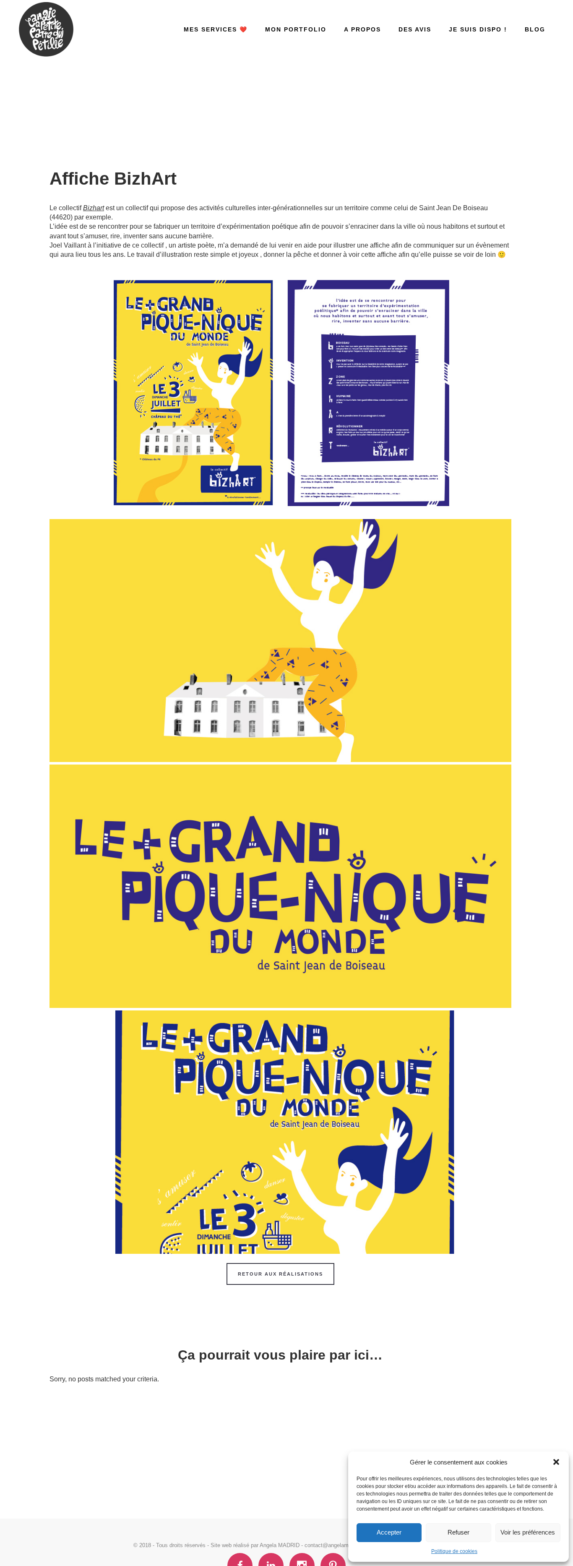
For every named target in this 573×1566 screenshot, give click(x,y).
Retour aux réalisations (280, 1273)
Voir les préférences (527, 1532)
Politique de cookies (454, 1551)
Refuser (458, 1532)
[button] (556, 1462)
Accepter (389, 1532)
